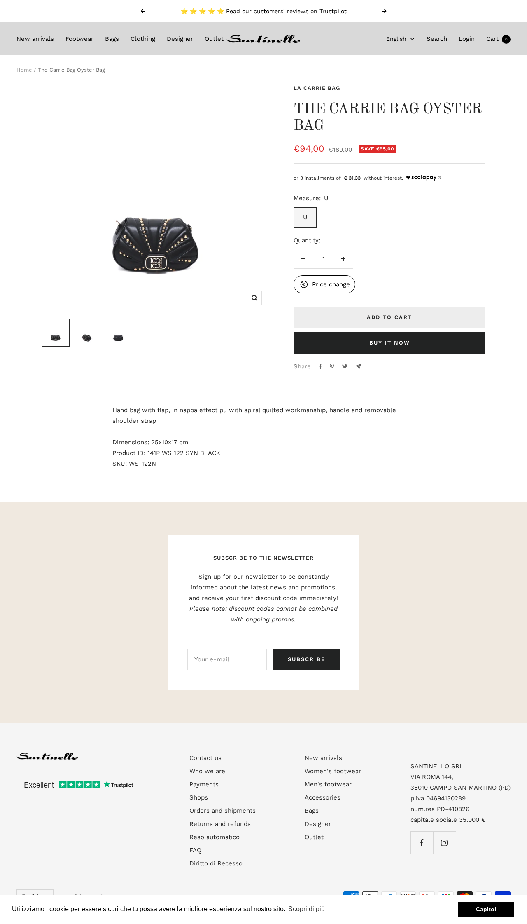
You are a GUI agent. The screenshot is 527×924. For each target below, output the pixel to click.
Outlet (214, 38)
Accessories (322, 797)
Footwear (79, 38)
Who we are (207, 771)
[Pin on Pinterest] (332, 366)
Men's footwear (328, 784)
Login (467, 38)
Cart (497, 38)
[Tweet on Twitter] (344, 366)
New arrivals (35, 38)
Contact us (205, 758)
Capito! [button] (486, 909)
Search (437, 38)
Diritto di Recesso (216, 863)
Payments (204, 784)
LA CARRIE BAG (317, 88)
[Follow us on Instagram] (444, 842)
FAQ (195, 850)
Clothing (143, 38)
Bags (112, 38)
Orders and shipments (222, 810)
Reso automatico (214, 837)
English (396, 38)
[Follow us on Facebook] (421, 842)
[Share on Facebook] (320, 366)
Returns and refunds (220, 824)
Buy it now (389, 343)
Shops (198, 797)
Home (24, 70)
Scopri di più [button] (306, 908)
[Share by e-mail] (358, 366)
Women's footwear (333, 771)
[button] (324, 284)
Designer (180, 38)
